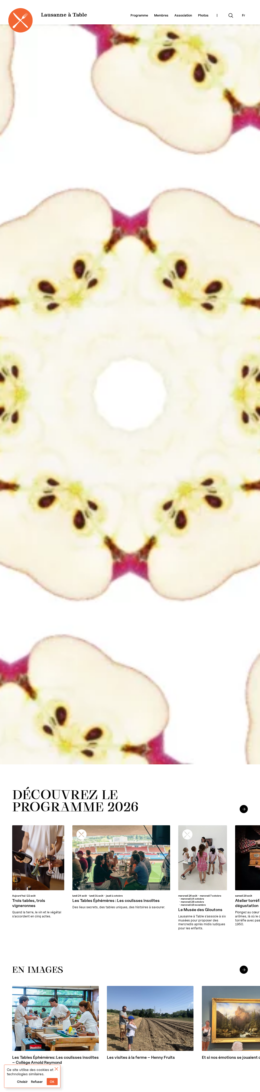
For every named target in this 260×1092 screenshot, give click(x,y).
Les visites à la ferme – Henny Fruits (141, 1057)
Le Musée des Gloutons (200, 909)
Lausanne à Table (64, 15)
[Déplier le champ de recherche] (231, 15)
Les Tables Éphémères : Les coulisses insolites (116, 900)
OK (52, 1082)
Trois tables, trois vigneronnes (28, 903)
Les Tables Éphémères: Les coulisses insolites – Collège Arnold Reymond (55, 1060)
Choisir (22, 1082)
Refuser (37, 1082)
